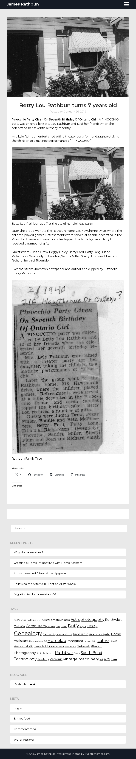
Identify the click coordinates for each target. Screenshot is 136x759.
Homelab (56, 640)
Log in (18, 708)
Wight (103, 659)
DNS (58, 626)
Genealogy (28, 633)
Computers (36, 626)
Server (77, 653)
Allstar (46, 620)
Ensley (92, 626)
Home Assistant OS (38, 641)
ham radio (80, 634)
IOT (94, 641)
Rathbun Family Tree (27, 458)
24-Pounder (20, 620)
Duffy (73, 625)
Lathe (103, 640)
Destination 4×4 (24, 684)
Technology (25, 659)
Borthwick (113, 620)
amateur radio (60, 620)
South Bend (91, 652)
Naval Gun (70, 646)
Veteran (56, 659)
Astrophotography (87, 619)
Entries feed (22, 718)
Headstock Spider (99, 634)
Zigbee (112, 659)
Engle (83, 626)
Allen (31, 620)
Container (50, 626)
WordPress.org (24, 739)
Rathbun (64, 652)
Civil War (19, 626)
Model (60, 646)
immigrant (75, 641)
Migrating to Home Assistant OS (35, 594)
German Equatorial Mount (57, 634)
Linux (51, 646)
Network (83, 646)
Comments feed (25, 729)
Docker (64, 626)
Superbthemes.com (97, 753)
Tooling (43, 659)
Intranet (87, 641)
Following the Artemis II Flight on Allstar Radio (45, 584)
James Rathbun (23, 4)
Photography (25, 653)
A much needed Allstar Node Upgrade (40, 573)
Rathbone (48, 653)
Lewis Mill (40, 646)
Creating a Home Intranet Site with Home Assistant (48, 562)
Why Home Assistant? (28, 552)
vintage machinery (81, 659)
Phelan (96, 646)
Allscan (38, 620)
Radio (39, 653)
